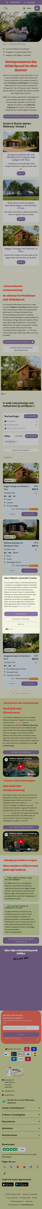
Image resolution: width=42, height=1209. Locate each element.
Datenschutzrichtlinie (24, 606)
